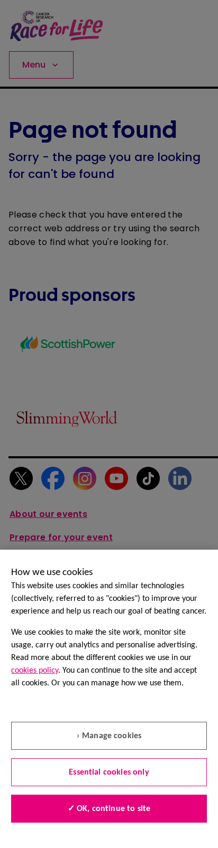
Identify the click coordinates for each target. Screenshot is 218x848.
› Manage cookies (109, 736)
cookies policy (34, 670)
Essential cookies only (109, 772)
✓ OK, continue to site (109, 809)
